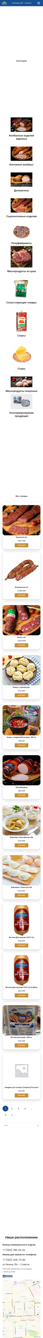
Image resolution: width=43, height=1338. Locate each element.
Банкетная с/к (21, 537)
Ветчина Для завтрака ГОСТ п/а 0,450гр (21, 987)
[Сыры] (21, 354)
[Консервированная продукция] (21, 402)
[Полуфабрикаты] (21, 232)
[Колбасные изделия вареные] (21, 125)
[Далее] (12, 1115)
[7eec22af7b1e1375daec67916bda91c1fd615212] (21, 1276)
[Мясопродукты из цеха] (21, 257)
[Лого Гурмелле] (4, 3)
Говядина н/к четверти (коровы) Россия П (21, 1087)
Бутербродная (21, 787)
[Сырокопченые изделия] (21, 205)
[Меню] (38, 3)
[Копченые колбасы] (21, 154)
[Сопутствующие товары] (21, 289)
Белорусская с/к (21, 587)
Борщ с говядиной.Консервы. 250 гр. (21, 737)
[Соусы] (21, 321)
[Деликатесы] (21, 180)
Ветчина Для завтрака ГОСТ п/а (21, 937)
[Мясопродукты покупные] (21, 382)
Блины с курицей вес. (21, 687)
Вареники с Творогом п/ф (21, 887)
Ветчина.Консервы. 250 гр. (21, 1037)
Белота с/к (21, 637)
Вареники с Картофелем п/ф (21, 837)
